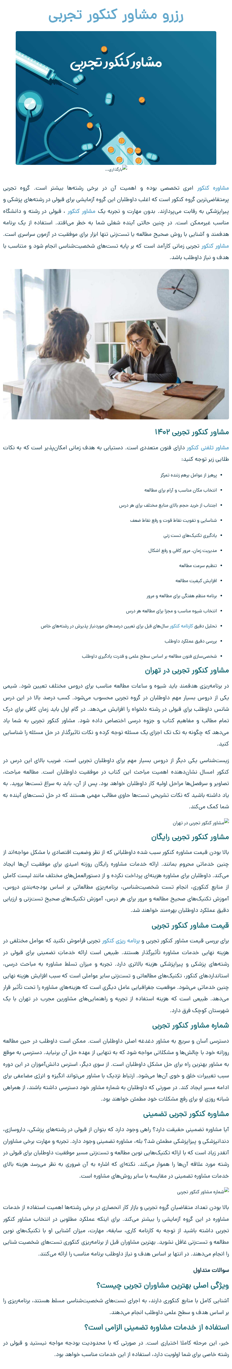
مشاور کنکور (81, 211)
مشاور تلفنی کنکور (208, 448)
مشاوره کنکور (213, 188)
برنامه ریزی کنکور (121, 941)
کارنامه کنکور (181, 626)
